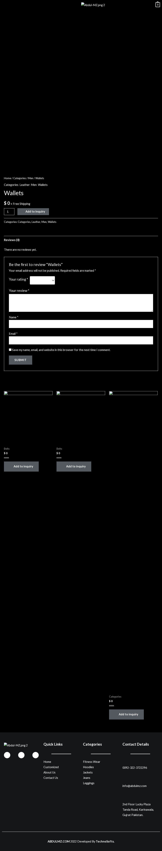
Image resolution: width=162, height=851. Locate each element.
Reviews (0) (12, 240)
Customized (51, 767)
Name (13, 317)
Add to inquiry (35, 211)
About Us (49, 772)
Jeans (86, 777)
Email (13, 333)
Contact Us (50, 777)
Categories (19, 178)
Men (30, 178)
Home (7, 178)
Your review (19, 290)
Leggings (88, 783)
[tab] (12, 240)
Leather (25, 184)
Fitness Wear (91, 761)
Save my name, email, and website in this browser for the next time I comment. (61, 350)
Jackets (88, 772)
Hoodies (88, 767)
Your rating (18, 279)
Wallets (43, 184)
